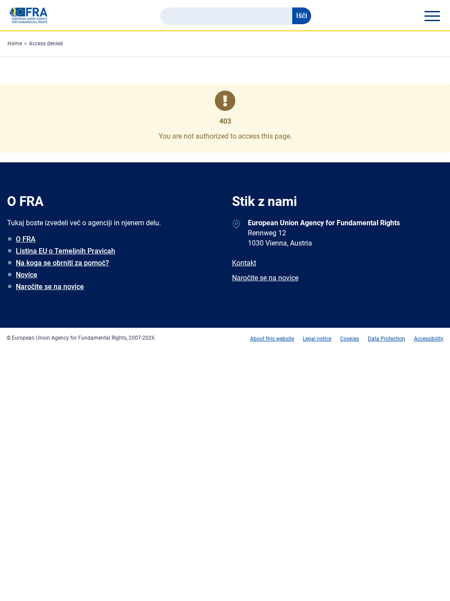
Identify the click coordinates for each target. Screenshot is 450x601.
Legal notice (317, 339)
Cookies (349, 339)
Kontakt (244, 263)
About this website (272, 339)
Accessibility (428, 339)
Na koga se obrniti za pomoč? (62, 263)
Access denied (46, 43)
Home (14, 43)
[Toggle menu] (432, 16)
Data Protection (386, 339)
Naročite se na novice (50, 286)
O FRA (26, 239)
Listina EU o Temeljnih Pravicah (65, 251)
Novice (26, 275)
